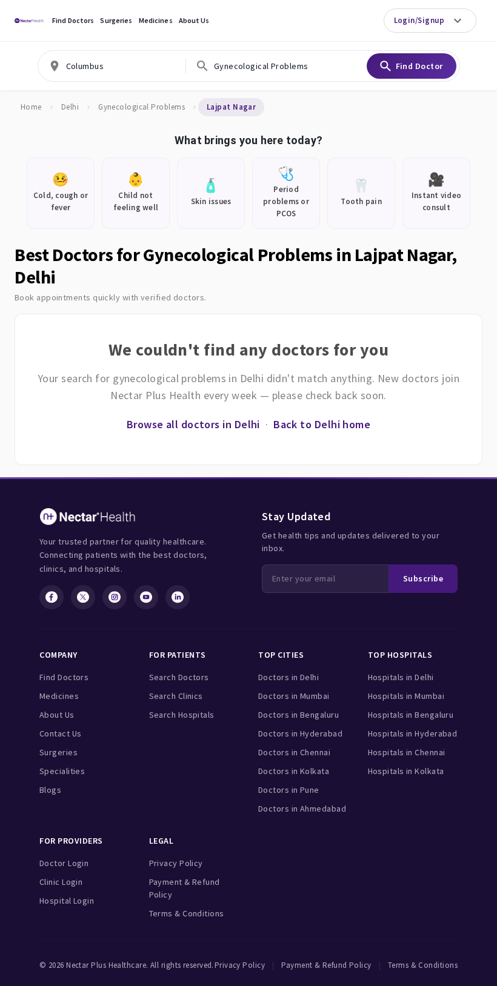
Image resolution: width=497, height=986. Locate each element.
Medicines (156, 20)
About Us (194, 20)
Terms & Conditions (186, 913)
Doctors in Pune (288, 789)
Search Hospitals (182, 714)
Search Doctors (179, 677)
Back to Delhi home (321, 424)
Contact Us (60, 733)
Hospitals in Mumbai (406, 695)
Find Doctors (73, 20)
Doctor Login (63, 863)
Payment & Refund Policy (184, 888)
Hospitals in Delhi (401, 677)
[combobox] (111, 66)
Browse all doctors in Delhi (193, 424)
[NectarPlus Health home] (29, 20)
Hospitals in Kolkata (406, 771)
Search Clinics (176, 695)
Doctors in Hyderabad (300, 733)
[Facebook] (51, 597)
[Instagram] (114, 597)
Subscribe (423, 578)
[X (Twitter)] (83, 597)
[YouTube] (146, 597)
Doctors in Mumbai (294, 695)
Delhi (70, 107)
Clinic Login (60, 881)
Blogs (50, 789)
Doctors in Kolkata (293, 771)
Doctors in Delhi (288, 677)
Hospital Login (66, 900)
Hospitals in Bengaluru (411, 714)
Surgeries (116, 20)
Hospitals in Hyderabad (413, 733)
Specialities (62, 771)
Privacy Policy (176, 863)
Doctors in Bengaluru (298, 714)
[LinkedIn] (177, 597)
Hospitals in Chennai (406, 752)
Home (31, 107)
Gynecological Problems (141, 107)
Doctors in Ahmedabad (302, 808)
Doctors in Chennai (294, 752)
